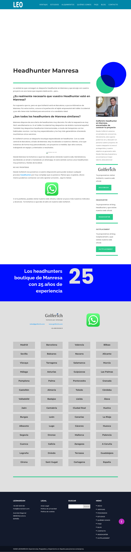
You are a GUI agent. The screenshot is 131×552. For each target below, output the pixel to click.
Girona (24, 462)
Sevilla (24, 354)
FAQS (96, 5)
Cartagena (79, 462)
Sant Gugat (52, 462)
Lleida (79, 399)
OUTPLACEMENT (106, 249)
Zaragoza (79, 444)
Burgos (24, 417)
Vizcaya (24, 363)
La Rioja (107, 417)
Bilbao (107, 345)
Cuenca (24, 444)
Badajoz (51, 399)
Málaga (24, 372)
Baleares (51, 354)
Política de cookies (48, 512)
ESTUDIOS (54, 5)
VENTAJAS (43, 5)
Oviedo (51, 453)
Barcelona (51, 345)
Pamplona (24, 381)
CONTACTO (113, 5)
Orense (52, 435)
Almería (51, 390)
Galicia (51, 444)
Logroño (24, 453)
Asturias (51, 372)
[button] (121, 521)
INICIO (99, 506)
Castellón (24, 390)
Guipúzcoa (79, 372)
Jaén (24, 408)
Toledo (79, 390)
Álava (107, 399)
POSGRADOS (102, 513)
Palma (51, 381)
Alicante (107, 354)
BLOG (103, 5)
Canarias (79, 417)
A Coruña (107, 444)
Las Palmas (107, 372)
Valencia (79, 345)
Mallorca (79, 435)
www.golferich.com (56, 324)
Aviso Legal (45, 506)
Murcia (107, 363)
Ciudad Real (79, 408)
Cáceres (79, 426)
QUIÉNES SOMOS (84, 5)
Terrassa (79, 453)
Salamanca (79, 363)
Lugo (51, 426)
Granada (107, 381)
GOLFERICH (104, 188)
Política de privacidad (49, 509)
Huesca (107, 426)
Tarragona (51, 363)
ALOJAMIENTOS (68, 5)
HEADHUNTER (104, 217)
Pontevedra (79, 381)
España (107, 462)
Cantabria (51, 408)
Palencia (107, 435)
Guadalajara (107, 453)
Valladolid (24, 399)
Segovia (24, 435)
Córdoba (107, 390)
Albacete (24, 426)
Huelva (107, 408)
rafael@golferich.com (37, 324)
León (51, 417)
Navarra (79, 354)
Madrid (24, 345)
